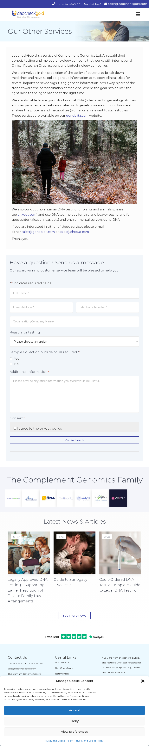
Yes (16, 358)
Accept (74, 710)
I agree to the (39, 428)
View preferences (74, 731)
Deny (75, 721)
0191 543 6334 (65, 4)
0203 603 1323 (91, 4)
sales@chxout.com (74, 232)
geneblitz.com (77, 115)
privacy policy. (51, 428)
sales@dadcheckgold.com (127, 4)
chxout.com (27, 214)
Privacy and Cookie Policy (58, 740)
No (16, 364)
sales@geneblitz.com (38, 232)
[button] (143, 681)
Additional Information (29, 372)
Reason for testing (26, 332)
